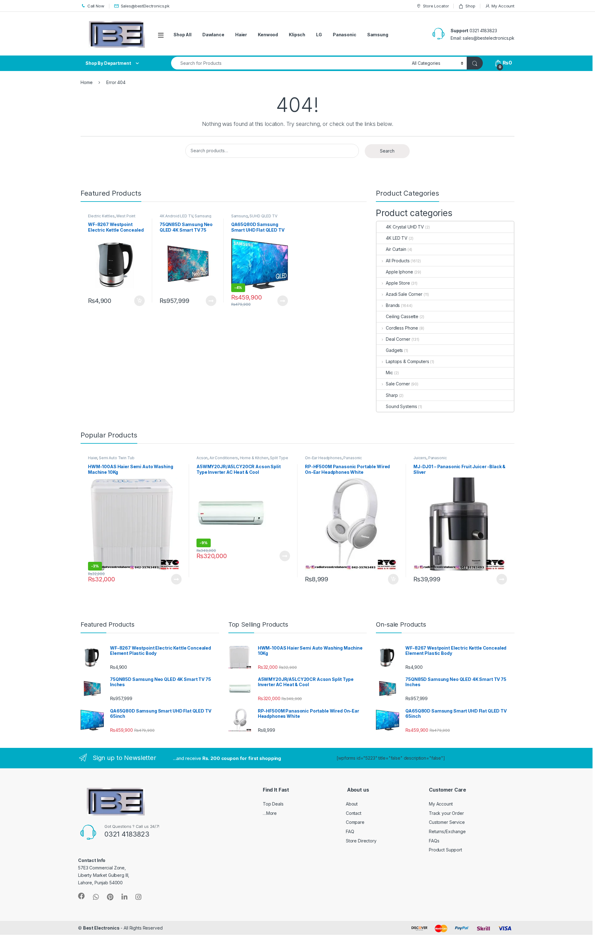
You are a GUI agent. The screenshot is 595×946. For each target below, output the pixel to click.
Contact (353, 813)
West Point (125, 216)
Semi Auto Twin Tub (116, 457)
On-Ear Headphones (323, 457)
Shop (470, 5)
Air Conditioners (223, 457)
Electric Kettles (101, 216)
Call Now (95, 5)
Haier (241, 34)
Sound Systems (401, 406)
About (352, 803)
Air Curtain (396, 249)
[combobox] (289, 63)
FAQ (350, 831)
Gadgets (394, 350)
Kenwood (268, 34)
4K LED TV (397, 238)
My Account (502, 5)
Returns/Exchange (447, 831)
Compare (355, 822)
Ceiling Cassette (402, 316)
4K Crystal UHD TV (405, 226)
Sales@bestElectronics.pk (145, 5)
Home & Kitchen (254, 457)
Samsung (377, 34)
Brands (393, 305)
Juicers (419, 457)
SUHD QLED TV (263, 216)
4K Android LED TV (176, 216)
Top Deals (273, 803)
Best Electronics (101, 927)
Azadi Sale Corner (404, 294)
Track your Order (446, 813)
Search (387, 150)
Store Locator (436, 5)
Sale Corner (398, 383)
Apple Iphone (399, 271)
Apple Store (398, 283)
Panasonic (344, 34)
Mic (389, 372)
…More (270, 813)
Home (86, 82)
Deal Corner (398, 339)
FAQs (434, 840)
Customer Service (447, 822)
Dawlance (213, 34)
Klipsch (297, 34)
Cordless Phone (402, 328)
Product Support (445, 849)
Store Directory (361, 840)
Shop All (183, 34)
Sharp (392, 395)
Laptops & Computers (407, 361)
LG (319, 34)
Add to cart (139, 300)
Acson (202, 457)
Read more (210, 300)
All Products (397, 260)
